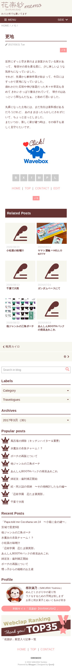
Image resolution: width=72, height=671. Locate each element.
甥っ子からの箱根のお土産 (17, 569)
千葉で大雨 (17, 501)
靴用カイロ (13, 346)
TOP (28, 188)
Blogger (32, 664)
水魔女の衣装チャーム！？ (27, 448)
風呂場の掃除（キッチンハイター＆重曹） (36, 440)
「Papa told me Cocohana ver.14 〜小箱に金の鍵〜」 (34, 521)
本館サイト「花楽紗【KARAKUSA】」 (36, 608)
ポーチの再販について (24, 456)
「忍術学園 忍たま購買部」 (28, 494)
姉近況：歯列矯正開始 (24, 478)
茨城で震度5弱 (10, 527)
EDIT (56, 188)
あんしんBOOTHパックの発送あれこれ (34, 471)
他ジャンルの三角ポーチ (25, 463)
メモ (63, 50)
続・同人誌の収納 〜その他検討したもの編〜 (39, 486)
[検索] (67, 369)
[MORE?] (15, 601)
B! (39, 177)
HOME (16, 188)
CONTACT (42, 188)
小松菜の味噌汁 (10, 542)
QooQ (51, 664)
